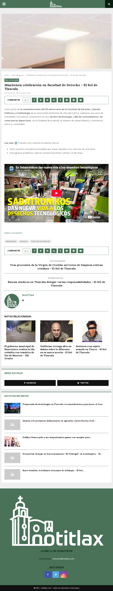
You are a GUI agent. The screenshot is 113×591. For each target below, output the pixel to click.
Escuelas (24, 241)
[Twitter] (56, 574)
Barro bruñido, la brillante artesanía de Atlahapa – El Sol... (53, 470)
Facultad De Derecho (40, 241)
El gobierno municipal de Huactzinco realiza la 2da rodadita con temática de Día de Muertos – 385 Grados (19, 352)
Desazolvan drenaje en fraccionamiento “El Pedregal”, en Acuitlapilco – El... (62, 454)
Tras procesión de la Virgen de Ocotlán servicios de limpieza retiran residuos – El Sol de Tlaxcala (56, 266)
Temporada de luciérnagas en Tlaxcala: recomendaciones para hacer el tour (63, 404)
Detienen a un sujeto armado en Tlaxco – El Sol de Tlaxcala (91, 349)
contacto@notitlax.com (63, 558)
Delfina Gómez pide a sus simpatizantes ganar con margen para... (57, 437)
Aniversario (11, 241)
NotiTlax (11, 93)
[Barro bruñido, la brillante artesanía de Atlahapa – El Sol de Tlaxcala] (12, 474)
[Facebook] (48, 574)
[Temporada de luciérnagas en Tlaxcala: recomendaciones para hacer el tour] (12, 408)
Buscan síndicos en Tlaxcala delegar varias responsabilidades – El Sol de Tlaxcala (56, 283)
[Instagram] (63, 574)
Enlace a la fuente (13, 232)
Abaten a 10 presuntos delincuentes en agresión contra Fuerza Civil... (59, 420)
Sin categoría (11, 80)
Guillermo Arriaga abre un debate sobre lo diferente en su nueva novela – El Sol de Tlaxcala (56, 351)
